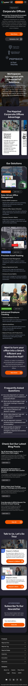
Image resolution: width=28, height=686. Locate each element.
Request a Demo (13, 586)
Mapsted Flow (5, 642)
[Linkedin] (13, 679)
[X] (10, 679)
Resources (4, 661)
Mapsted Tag (5, 646)
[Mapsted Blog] (20, 679)
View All (14, 522)
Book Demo (14, 34)
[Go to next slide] (24, 137)
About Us (6, 670)
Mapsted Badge (6, 650)
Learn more (16, 191)
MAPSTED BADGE (6, 308)
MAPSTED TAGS (6, 252)
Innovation (4, 658)
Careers (13, 670)
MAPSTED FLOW (6, 191)
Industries (4, 654)
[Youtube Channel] (6, 679)
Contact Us (19, 2)
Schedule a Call (14, 39)
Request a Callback (14, 561)
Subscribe (14, 624)
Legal (8, 673)
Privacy (14, 673)
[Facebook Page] (17, 679)
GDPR (19, 673)
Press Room (21, 670)
